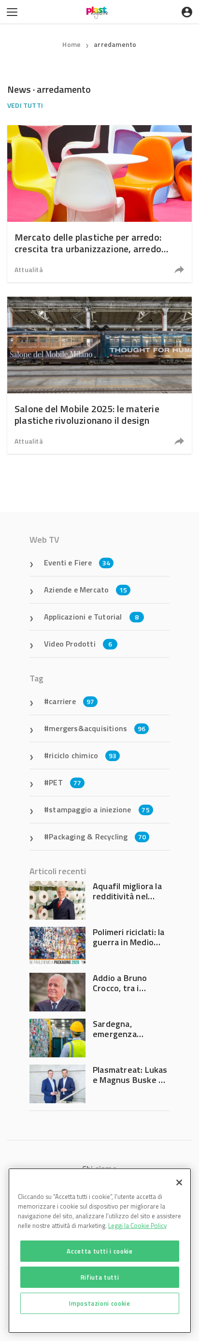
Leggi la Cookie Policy (137, 1225)
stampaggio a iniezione (99, 809)
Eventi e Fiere (77, 562)
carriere (71, 701)
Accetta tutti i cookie (99, 1251)
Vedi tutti (25, 105)
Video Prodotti (78, 643)
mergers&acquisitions (97, 728)
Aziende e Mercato (86, 589)
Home (71, 44)
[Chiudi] (179, 1182)
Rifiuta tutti (100, 1277)
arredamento (115, 44)
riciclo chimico (82, 755)
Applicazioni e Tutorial (91, 616)
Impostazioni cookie (99, 1303)
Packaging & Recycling (97, 836)
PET (65, 782)
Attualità (28, 269)
